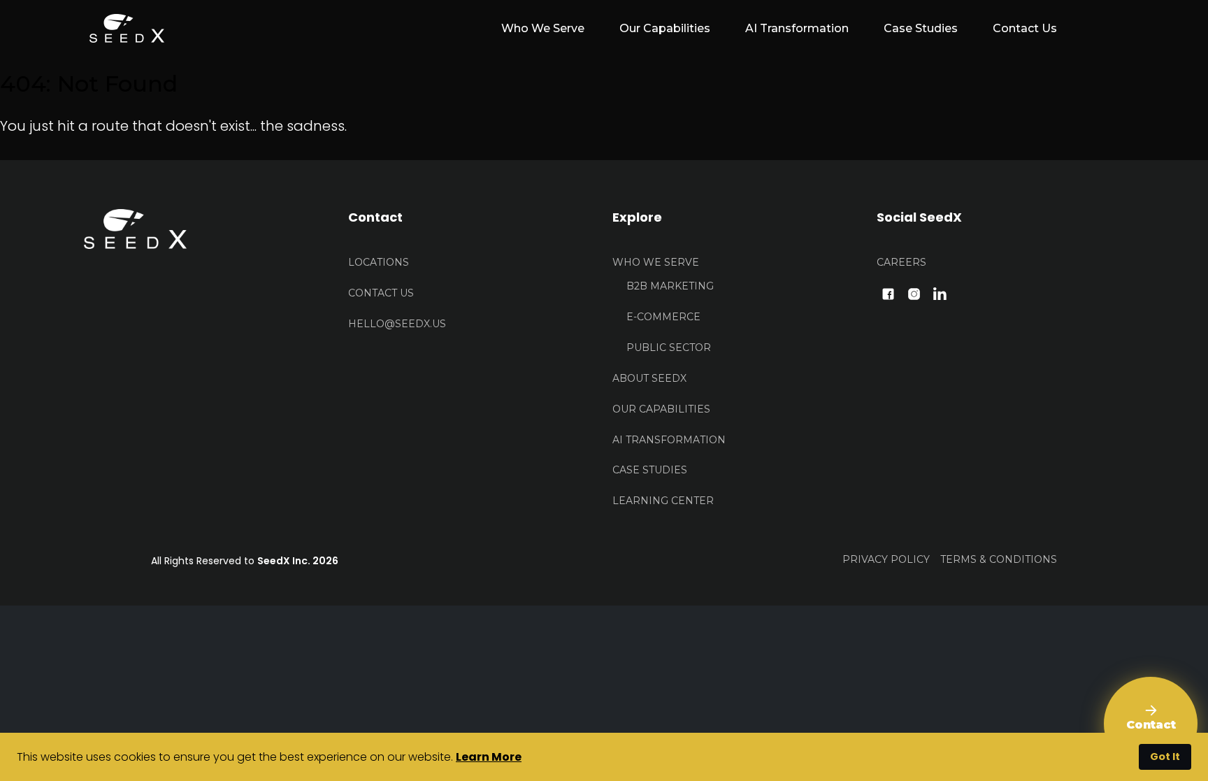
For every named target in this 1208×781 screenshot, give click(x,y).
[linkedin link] (940, 293)
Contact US (381, 293)
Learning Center (663, 500)
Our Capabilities (664, 28)
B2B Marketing (670, 286)
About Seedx (649, 378)
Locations (378, 262)
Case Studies (921, 28)
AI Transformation (797, 28)
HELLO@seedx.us (397, 323)
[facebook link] (888, 293)
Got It (1165, 757)
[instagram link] (914, 293)
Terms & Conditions (998, 559)
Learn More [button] (489, 757)
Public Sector (668, 347)
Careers (901, 262)
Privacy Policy (886, 559)
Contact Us (1025, 28)
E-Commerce (663, 316)
